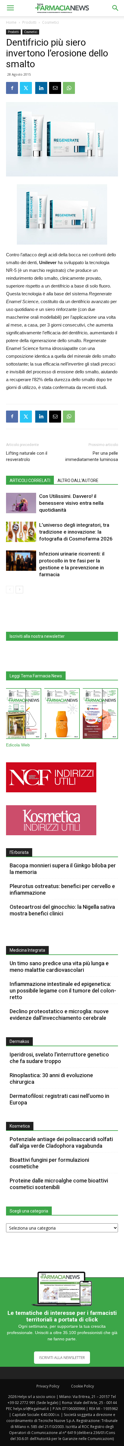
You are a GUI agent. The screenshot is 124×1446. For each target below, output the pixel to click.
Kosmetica (20, 1126)
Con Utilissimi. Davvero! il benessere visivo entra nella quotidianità (71, 503)
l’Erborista (19, 852)
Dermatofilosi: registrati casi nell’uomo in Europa (59, 1099)
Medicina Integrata (27, 950)
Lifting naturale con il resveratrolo (26, 456)
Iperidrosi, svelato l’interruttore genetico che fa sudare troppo (59, 1057)
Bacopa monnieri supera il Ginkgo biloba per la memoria (63, 868)
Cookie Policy (82, 1386)
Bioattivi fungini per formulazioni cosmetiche (49, 1163)
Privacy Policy (47, 1386)
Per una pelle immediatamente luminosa (91, 456)
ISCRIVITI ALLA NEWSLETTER (62, 1357)
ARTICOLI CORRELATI (30, 480)
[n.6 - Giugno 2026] (61, 715)
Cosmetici (50, 22)
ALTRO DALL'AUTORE (77, 480)
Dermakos (19, 1041)
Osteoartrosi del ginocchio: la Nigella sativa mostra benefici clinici (62, 910)
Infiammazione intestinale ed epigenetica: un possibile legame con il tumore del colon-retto (63, 990)
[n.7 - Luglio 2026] (23, 715)
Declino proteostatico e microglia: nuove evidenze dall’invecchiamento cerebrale (59, 1014)
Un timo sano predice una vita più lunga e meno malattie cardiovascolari (59, 966)
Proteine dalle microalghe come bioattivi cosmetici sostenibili (59, 1183)
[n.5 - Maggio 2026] (100, 715)
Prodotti (29, 22)
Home (11, 22)
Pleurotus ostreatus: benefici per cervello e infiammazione (62, 889)
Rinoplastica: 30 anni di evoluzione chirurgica (51, 1078)
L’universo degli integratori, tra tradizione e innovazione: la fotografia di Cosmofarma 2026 (76, 532)
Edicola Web (18, 745)
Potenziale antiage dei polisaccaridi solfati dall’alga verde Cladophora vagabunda (61, 1142)
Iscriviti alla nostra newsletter (37, 636)
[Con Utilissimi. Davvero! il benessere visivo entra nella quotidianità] (21, 503)
